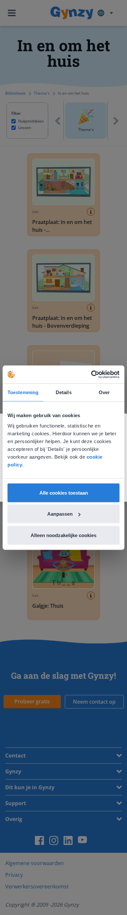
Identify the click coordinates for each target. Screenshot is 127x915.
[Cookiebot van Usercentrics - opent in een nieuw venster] (91, 374)
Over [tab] (104, 392)
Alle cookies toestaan (63, 492)
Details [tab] (64, 392)
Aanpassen (60, 514)
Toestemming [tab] (22, 392)
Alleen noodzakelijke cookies (63, 535)
